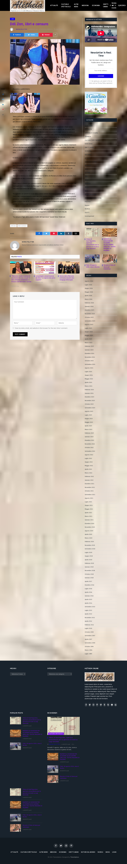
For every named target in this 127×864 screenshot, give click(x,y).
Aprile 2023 (88, 426)
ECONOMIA (96, 5)
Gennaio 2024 (89, 393)
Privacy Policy (102, 83)
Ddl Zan (13, 225)
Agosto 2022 (89, 454)
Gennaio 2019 (89, 567)
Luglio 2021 (88, 502)
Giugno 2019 (89, 556)
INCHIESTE (88, 165)
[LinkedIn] (3, 104)
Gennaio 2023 (89, 436)
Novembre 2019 (90, 545)
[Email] (3, 115)
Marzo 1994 (88, 650)
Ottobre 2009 (89, 632)
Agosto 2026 (89, 281)
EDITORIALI (88, 154)
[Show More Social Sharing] (55, 35)
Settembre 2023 (90, 408)
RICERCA (87, 209)
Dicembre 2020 (89, 523)
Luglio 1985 (88, 653)
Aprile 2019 (88, 559)
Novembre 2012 (90, 617)
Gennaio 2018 (89, 577)
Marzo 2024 (88, 386)
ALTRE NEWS (76, 5)
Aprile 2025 (88, 339)
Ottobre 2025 (89, 317)
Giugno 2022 (89, 462)
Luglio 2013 (88, 610)
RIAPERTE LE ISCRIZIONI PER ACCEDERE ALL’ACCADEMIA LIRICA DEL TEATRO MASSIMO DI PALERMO (110, 244)
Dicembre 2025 (89, 310)
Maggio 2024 (89, 379)
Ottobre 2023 (89, 404)
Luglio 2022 (88, 458)
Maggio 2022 (89, 465)
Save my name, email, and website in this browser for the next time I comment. (41, 328)
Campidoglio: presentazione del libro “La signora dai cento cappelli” (45, 278)
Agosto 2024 (89, 368)
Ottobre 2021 (89, 491)
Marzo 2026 (88, 299)
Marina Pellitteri (21, 29)
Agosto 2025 (89, 324)
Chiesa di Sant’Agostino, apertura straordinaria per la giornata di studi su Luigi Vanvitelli (92, 243)
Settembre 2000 (90, 643)
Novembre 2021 (90, 487)
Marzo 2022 (88, 473)
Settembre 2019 (90, 549)
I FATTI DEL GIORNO (91, 162)
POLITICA (87, 201)
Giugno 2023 (89, 418)
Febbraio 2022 (89, 476)
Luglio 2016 (88, 588)
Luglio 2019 (88, 552)
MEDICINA (85, 5)
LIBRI (12, 19)
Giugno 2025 (89, 331)
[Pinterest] (3, 109)
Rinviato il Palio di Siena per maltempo (109, 267)
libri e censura (22, 225)
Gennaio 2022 (89, 480)
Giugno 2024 (89, 375)
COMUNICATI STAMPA (91, 133)
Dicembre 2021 (89, 483)
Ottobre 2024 (89, 360)
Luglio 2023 (88, 415)
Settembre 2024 (90, 364)
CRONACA (88, 136)
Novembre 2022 (90, 444)
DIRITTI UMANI (105, 5)
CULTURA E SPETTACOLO (66, 5)
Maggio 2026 (89, 292)
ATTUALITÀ (54, 5)
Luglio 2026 (88, 285)
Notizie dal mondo (114, 5)
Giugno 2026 (89, 288)
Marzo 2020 (88, 538)
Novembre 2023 (90, 400)
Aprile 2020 (88, 534)
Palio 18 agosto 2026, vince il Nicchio (93, 266)
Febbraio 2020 (89, 541)
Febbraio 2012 (89, 625)
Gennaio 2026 (89, 306)
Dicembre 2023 (89, 397)
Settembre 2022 (90, 451)
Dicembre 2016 (89, 585)
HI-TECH (87, 158)
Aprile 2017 (88, 581)
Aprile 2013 (88, 614)
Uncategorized (89, 216)
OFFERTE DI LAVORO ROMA (93, 198)
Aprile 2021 (88, 512)
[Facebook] (3, 94)
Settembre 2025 (90, 321)
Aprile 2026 (88, 295)
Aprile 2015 (88, 599)
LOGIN (114, 852)
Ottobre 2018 (89, 574)
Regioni (87, 205)
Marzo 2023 (88, 429)
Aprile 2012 (88, 621)
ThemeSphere (74, 857)
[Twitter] (3, 99)
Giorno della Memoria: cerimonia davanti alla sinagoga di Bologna (67, 278)
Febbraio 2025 (89, 346)
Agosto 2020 (89, 531)
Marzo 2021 (88, 516)
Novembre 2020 (90, 527)
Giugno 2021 (89, 505)
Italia (86, 169)
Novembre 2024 (90, 357)
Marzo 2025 (88, 342)
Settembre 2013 (90, 606)
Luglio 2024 (88, 371)
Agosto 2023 (89, 411)
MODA (87, 187)
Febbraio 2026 (89, 303)
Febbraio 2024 (89, 389)
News (86, 191)
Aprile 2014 (88, 603)
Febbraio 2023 (89, 433)
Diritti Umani (88, 143)
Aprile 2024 (88, 382)
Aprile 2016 (88, 592)
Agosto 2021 (89, 498)
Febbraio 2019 (89, 563)
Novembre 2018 (90, 570)
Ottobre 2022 (89, 447)
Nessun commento (47, 29)
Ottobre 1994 (89, 646)
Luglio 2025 (88, 328)
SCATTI (87, 212)
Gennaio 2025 (89, 350)
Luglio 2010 (88, 628)
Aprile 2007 (88, 639)
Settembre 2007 (90, 635)
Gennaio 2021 (89, 520)
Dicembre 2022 (89, 440)
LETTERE (87, 172)
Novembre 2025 (90, 313)
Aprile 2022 (88, 469)
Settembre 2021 (90, 494)
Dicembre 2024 (89, 353)
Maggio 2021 (89, 509)
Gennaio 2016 (89, 596)
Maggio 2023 (89, 422)
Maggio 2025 (89, 335)
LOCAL (87, 180)
